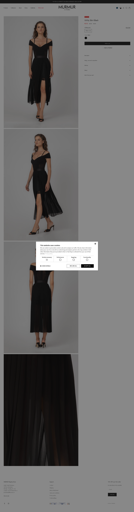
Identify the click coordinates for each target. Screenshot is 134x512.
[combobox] (95, 243)
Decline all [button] (73, 266)
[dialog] (67, 256)
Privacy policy (48, 253)
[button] (45, 266)
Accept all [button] (87, 266)
